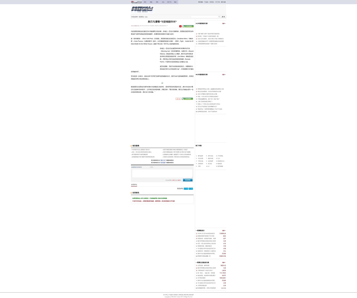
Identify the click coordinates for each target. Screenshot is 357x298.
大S (219, 158)
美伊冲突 (210, 158)
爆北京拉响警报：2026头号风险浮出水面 (209, 91)
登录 (222, 2)
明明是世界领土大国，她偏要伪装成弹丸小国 (211, 89)
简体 (199, 2)
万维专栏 (200, 163)
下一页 (190, 188)
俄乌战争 (200, 156)
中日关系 (200, 158)
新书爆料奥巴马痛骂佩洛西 (140, 154)
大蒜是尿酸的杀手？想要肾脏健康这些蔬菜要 (211, 41)
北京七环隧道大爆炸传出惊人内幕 (207, 94)
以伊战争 (210, 161)
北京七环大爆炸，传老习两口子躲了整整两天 (211, 38)
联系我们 (176, 294)
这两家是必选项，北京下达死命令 (207, 111)
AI (208, 166)
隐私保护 (191, 294)
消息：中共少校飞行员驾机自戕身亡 (208, 96)
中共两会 (220, 156)
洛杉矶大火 (221, 161)
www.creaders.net (135, 25)
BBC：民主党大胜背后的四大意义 (141, 152)
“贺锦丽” (163, 162)
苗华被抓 (220, 166)
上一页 (186, 188)
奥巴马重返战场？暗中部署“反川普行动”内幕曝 (176, 152)
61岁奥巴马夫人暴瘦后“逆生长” (141, 149)
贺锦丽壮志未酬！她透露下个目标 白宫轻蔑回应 (177, 154)
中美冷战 (200, 161)
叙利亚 (220, 163)
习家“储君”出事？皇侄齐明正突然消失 (209, 33)
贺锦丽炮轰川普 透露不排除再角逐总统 (143, 157)
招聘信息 (181, 294)
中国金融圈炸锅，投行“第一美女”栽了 (209, 99)
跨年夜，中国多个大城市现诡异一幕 (208, 36)
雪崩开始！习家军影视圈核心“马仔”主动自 (210, 109)
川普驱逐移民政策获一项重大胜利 (207, 43)
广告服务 (170, 294)
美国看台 (141, 17)
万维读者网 (134, 17)
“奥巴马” (163, 160)
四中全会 (210, 156)
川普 (199, 166)
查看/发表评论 (162, 25)
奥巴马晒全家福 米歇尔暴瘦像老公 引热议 (175, 149)
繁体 (202, 2)
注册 (224, 2)
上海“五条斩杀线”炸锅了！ (205, 101)
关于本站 (165, 294)
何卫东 (210, 163)
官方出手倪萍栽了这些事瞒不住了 (207, 106)
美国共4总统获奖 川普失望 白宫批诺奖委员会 (176, 157)
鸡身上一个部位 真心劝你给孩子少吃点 (209, 104)
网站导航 (186, 294)
